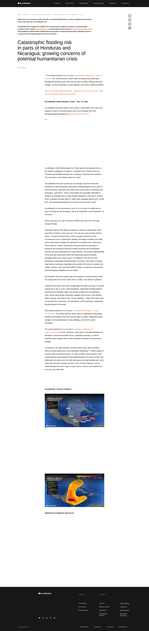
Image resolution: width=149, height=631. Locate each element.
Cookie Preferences (122, 626)
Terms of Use (110, 626)
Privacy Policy (97, 626)
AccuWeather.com (83, 626)
